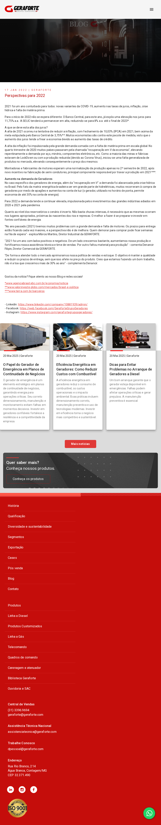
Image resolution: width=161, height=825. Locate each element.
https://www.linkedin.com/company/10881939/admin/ (53, 304)
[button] (10, 789)
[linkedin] (10, 789)
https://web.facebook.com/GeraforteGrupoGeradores (54, 308)
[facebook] (33, 789)
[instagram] (22, 789)
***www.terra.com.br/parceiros (25, 291)
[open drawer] (151, 9)
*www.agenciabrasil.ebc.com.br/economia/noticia (36, 283)
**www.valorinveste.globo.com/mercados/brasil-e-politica (42, 287)
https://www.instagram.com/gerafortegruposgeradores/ (57, 312)
